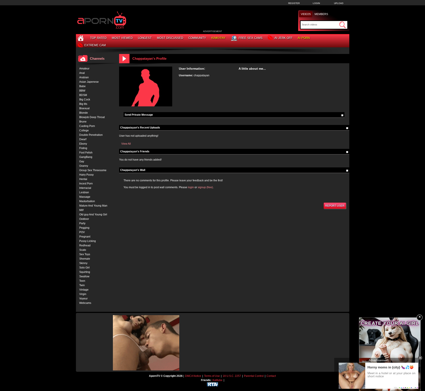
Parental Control (254, 376)
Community (197, 38)
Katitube (217, 380)
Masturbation (87, 201)
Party (82, 223)
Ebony (83, 143)
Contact (271, 376)
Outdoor (84, 218)
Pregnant (84, 236)
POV (82, 232)
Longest (145, 38)
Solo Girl (84, 267)
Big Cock (84, 99)
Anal (82, 73)
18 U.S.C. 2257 (232, 376)
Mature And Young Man (93, 205)
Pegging (84, 227)
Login (316, 3)
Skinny (83, 263)
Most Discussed (170, 38)
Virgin (82, 294)
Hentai (83, 179)
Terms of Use (212, 376)
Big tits (83, 103)
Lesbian (84, 192)
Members (321, 14)
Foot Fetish (86, 152)
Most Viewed (122, 38)
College (84, 130)
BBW (82, 90)
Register (294, 3)
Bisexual (84, 108)
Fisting (83, 148)
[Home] (81, 38)
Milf (81, 210)
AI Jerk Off (283, 38)
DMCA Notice (193, 376)
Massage (84, 196)
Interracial (85, 188)
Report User (334, 205)
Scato (82, 249)
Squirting (84, 272)
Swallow (84, 276)
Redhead (85, 245)
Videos (306, 14)
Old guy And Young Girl (93, 214)
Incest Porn (86, 183)
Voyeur (83, 298)
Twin (82, 285)
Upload (338, 3)
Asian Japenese (89, 81)
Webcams (85, 303)
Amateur (84, 68)
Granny (83, 165)
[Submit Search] (342, 25)
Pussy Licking (87, 241)
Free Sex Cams (251, 38)
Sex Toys (84, 254)
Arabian (84, 77)
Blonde (83, 112)
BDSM (83, 95)
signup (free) (205, 187)
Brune (83, 121)
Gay (81, 161)
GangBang (85, 157)
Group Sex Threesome (92, 170)
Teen (82, 280)
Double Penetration (91, 134)
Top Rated (98, 38)
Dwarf (82, 139)
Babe (82, 86)
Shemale (84, 258)
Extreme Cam (95, 45)
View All (126, 143)
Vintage (84, 289)
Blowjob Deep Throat (92, 117)
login (191, 187)
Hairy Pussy (86, 174)
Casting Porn (87, 126)
